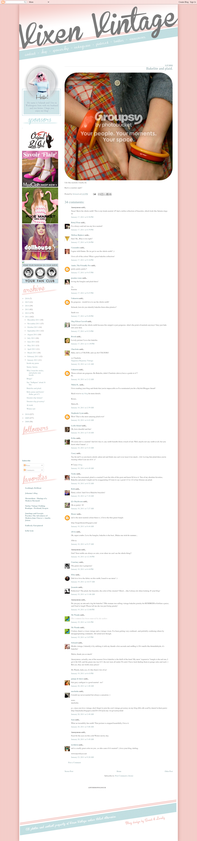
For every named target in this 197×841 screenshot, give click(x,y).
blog (80, 464)
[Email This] (99, 194)
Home (119, 771)
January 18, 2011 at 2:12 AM (82, 379)
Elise (73, 574)
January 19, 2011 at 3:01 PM (82, 622)
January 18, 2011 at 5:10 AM (82, 432)
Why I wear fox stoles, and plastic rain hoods (35, 372)
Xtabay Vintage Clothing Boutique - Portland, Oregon (36, 506)
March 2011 (32, 352)
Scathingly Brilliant (33, 488)
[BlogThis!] (102, 194)
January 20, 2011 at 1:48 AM (82, 686)
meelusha (75, 691)
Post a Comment (74, 762)
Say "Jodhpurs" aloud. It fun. (36, 383)
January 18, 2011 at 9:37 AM (82, 544)
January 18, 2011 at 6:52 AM (82, 483)
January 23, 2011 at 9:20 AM (82, 757)
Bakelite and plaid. (34, 388)
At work (30, 405)
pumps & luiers (77, 678)
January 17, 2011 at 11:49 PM (82, 343)
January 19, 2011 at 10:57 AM (83, 581)
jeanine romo (76, 277)
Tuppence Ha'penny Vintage (82, 360)
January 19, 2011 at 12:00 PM (82, 609)
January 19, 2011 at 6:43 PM (82, 673)
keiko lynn (29, 530)
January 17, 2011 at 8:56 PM (82, 217)
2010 (27, 414)
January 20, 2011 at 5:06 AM (82, 726)
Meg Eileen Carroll (79, 321)
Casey (73, 453)
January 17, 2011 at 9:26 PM (82, 242)
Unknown (75, 298)
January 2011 (32, 360)
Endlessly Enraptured (34, 525)
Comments (30, 470)
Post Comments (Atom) (124, 775)
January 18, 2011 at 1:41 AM (82, 364)
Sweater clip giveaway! (36, 401)
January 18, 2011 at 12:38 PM (82, 556)
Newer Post (69, 771)
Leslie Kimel (76, 425)
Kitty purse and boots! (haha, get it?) (35, 393)
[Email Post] (94, 194)
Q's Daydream (77, 501)
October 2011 (33, 327)
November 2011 (33, 323)
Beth (73, 488)
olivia (73, 531)
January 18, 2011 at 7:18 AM (82, 496)
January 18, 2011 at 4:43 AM (82, 420)
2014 (27, 305)
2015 (27, 302)
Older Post (169, 771)
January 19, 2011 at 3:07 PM (82, 637)
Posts (28, 465)
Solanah (74, 642)
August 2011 (32, 334)
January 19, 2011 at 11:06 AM (83, 594)
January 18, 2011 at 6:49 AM (82, 468)
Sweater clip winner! (35, 397)
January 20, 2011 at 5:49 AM (82, 739)
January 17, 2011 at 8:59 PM (82, 229)
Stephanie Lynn (77, 413)
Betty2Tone (75, 222)
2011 (27, 316)
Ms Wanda (75, 614)
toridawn (74, 744)
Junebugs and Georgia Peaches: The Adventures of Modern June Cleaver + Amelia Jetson (37, 517)
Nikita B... (75, 384)
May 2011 (31, 345)
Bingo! (29, 378)
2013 (27, 309)
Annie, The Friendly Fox (81, 265)
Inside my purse (33, 363)
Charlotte (75, 349)
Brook (73, 336)
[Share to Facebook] (107, 194)
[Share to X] (104, 194)
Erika (73, 438)
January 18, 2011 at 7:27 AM (82, 508)
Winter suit (31, 408)
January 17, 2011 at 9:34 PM (82, 260)
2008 (27, 421)
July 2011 (31, 338)
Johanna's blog (31, 493)
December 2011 (33, 319)
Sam (73, 719)
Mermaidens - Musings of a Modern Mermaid (36, 499)
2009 (27, 418)
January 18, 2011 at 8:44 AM (82, 526)
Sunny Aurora (32, 367)
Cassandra (75, 247)
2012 (27, 313)
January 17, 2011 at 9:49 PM (82, 316)
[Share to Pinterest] (110, 194)
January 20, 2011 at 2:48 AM (82, 714)
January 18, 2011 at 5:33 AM (82, 447)
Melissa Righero (77, 235)
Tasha (73, 473)
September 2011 (34, 330)
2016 (27, 298)
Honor (73, 513)
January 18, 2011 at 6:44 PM (82, 569)
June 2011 (31, 341)
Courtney (75, 562)
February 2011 (33, 356)
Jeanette (74, 587)
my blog (84, 393)
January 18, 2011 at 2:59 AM (82, 407)
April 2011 (31, 349)
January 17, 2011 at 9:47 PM (82, 272)
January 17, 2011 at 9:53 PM (82, 331)
